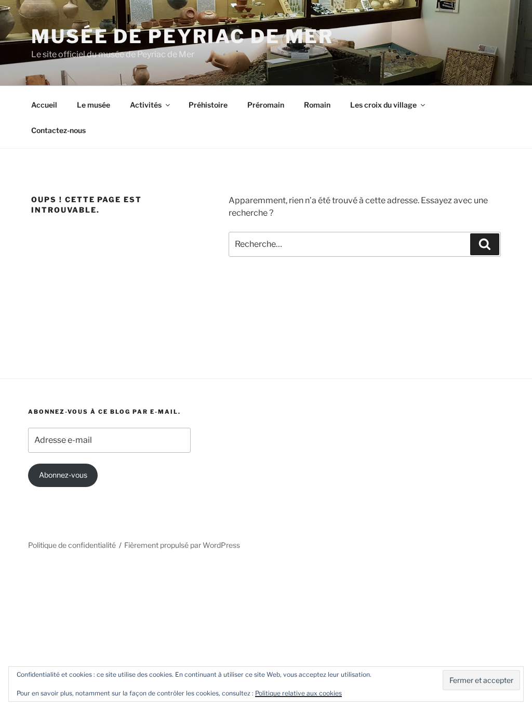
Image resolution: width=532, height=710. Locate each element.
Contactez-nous (58, 130)
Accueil (44, 104)
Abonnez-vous (63, 474)
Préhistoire (208, 104)
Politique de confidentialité (72, 545)
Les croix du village (383, 104)
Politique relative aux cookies (298, 693)
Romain (317, 104)
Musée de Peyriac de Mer (182, 36)
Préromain (265, 104)
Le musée (93, 104)
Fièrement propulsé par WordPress (182, 545)
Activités (146, 104)
